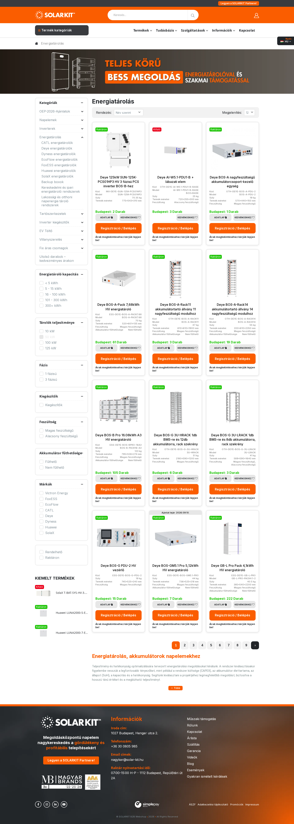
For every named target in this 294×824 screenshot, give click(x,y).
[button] (175, 688)
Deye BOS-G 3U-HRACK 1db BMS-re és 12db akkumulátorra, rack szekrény (175, 439)
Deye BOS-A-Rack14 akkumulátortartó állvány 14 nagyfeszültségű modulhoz (232, 309)
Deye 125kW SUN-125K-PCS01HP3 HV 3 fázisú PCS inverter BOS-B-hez (118, 181)
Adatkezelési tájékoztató (213, 804)
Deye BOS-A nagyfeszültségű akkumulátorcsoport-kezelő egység (232, 181)
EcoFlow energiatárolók (59, 159)
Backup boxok (52, 182)
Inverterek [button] (47, 129)
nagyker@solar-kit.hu (127, 760)
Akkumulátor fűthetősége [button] (60, 453)
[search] (193, 15)
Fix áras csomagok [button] (53, 248)
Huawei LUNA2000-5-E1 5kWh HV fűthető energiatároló (72, 613)
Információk (222, 30)
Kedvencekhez (129, 217)
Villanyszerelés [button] (50, 239)
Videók (192, 757)
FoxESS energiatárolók (58, 165)
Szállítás (193, 744)
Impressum (252, 804)
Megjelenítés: (232, 113)
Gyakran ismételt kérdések (207, 776)
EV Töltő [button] (45, 231)
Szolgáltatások (193, 30)
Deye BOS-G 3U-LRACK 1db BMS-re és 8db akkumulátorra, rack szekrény (232, 439)
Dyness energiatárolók (58, 154)
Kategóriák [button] (48, 103)
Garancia (194, 751)
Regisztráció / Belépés (118, 228)
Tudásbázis (165, 30)
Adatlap (105, 217)
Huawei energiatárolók (58, 171)
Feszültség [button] (47, 422)
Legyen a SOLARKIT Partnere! (239, 3)
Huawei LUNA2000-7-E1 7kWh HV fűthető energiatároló (72, 633)
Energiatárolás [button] (50, 137)
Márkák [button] (45, 484)
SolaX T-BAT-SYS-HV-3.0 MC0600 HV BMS (72, 593)
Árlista (192, 738)
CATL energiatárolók (57, 143)
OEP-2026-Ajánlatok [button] (54, 111)
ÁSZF (192, 804)
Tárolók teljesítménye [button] (56, 322)
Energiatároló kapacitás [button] (58, 274)
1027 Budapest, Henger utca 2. (134, 733)
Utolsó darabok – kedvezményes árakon (56, 259)
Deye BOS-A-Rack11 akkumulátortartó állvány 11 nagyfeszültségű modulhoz (175, 309)
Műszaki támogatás (201, 719)
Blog (190, 764)
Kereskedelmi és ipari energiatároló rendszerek (60, 189)
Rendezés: (104, 113)
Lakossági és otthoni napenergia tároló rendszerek (56, 201)
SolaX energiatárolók (57, 176)
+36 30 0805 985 (124, 746)
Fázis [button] (43, 365)
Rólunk (192, 725)
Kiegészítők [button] (48, 396)
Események (195, 770)
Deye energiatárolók (56, 148)
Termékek (141, 30)
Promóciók (236, 804)
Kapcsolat (247, 30)
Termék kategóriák (56, 30)
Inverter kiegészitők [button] (54, 222)
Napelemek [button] (48, 120)
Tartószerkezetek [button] (52, 214)
